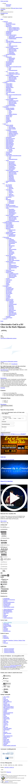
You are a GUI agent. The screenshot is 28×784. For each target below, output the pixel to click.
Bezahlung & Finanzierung (9, 599)
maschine (5, 732)
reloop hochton (6, 718)
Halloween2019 (6, 741)
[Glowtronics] (4, 331)
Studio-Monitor (6, 713)
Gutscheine (5, 628)
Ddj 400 (5, 738)
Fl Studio (5, 702)
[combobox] (7, 12)
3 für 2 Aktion (6, 696)
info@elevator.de (4, 369)
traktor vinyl (5, 722)
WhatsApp (8, 772)
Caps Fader (5, 743)
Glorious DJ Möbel (7, 728)
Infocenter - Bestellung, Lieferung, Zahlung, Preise (14, 640)
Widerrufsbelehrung (7, 610)
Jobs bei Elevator (7, 603)
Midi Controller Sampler (8, 707)
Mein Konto (8, 4)
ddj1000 (5, 744)
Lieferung (5, 600)
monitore (5, 711)
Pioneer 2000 (6, 739)
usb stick (5, 716)
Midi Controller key (7, 701)
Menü (2, 19)
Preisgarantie (6, 623)
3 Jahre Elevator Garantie (8, 607)
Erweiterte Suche (4, 13)
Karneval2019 (6, 729)
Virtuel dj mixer (6, 705)
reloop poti (5, 699)
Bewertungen (3, 404)
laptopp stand (6, 717)
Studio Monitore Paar (7, 735)
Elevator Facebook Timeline (10, 666)
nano (4, 726)
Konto (2, 321)
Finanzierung (6, 638)
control (4, 720)
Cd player (5, 723)
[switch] (3, 782)
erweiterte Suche (6, 604)
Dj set (4, 698)
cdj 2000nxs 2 (6, 709)
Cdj (4, 730)
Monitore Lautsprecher (8, 712)
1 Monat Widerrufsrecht (8, 609)
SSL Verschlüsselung (7, 611)
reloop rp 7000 (6, 704)
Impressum (5, 615)
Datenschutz (6, 613)
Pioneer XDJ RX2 (7, 733)
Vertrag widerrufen (8, 622)
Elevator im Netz (7, 631)
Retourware (5, 636)
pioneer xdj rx (6, 740)
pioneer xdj (5, 724)
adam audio (5, 721)
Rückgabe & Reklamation (8, 602)
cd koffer (5, 710)
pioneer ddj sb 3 (6, 737)
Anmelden (8, 5)
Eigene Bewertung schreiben (6, 405)
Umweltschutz (6, 605)
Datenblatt (3, 387)
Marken (5, 627)
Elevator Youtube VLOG (15, 665)
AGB (4, 614)
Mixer (4, 715)
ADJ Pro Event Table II (8, 706)
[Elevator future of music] (16, 8)
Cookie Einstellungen (8, 617)
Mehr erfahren (4, 521)
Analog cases (6, 700)
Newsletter (5, 629)
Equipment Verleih (7, 626)
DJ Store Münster (7, 625)
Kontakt (5, 616)
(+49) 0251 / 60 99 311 (9, 767)
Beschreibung (3, 378)
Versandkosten (14, 363)
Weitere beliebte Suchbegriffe (9, 745)
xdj (4, 734)
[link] (4, 3)
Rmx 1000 (5, 727)
